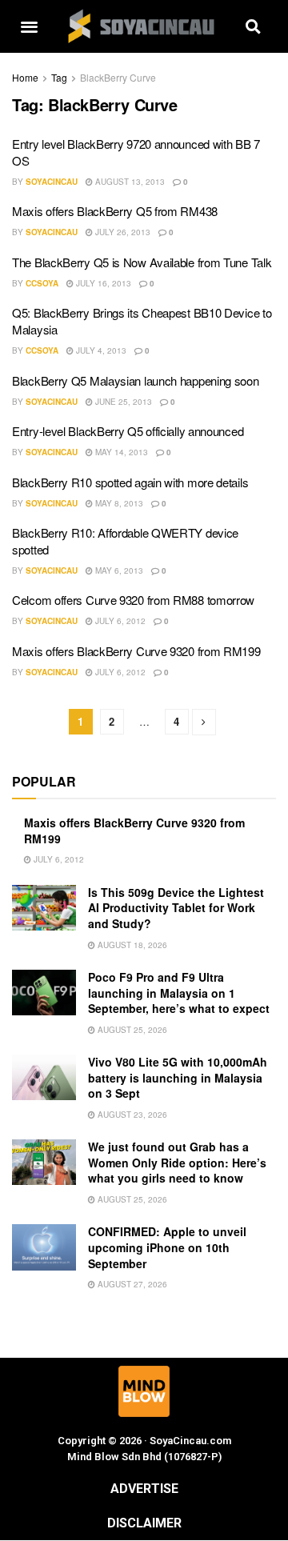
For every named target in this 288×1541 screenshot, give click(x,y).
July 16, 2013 (102, 283)
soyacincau (52, 181)
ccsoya (42, 283)
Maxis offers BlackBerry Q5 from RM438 (115, 210)
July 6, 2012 (119, 620)
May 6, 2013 (118, 570)
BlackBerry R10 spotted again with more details (130, 482)
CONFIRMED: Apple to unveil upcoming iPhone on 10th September (167, 1247)
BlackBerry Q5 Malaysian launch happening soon (135, 380)
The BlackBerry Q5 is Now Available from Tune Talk (141, 262)
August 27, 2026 (131, 1284)
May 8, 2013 (118, 503)
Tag (59, 77)
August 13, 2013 (129, 181)
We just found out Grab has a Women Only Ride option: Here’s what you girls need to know (177, 1162)
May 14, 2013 (120, 452)
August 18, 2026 (131, 945)
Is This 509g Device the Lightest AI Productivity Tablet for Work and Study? (176, 907)
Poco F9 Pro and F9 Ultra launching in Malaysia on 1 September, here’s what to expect (179, 992)
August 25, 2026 (131, 1029)
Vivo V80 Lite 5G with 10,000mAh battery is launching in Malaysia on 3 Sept (177, 1077)
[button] (29, 27)
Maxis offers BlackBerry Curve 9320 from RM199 (136, 650)
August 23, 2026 (131, 1114)
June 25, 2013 (122, 401)
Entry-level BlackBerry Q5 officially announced (127, 430)
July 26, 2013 (121, 232)
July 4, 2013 (100, 350)
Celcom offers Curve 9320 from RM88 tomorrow (133, 599)
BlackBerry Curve (118, 77)
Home (25, 77)
